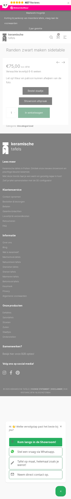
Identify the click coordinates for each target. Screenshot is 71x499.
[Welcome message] (60, 491)
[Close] (61, 426)
